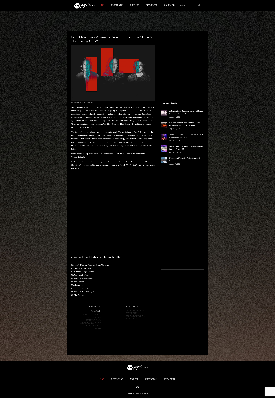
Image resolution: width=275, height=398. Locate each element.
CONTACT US (169, 5)
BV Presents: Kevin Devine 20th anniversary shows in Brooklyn (135, 314)
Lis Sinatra (89, 102)
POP (102, 5)
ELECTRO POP (117, 5)
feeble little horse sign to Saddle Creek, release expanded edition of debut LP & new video (90, 321)
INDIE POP (134, 5)
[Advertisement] (137, 21)
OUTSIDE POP (151, 5)
